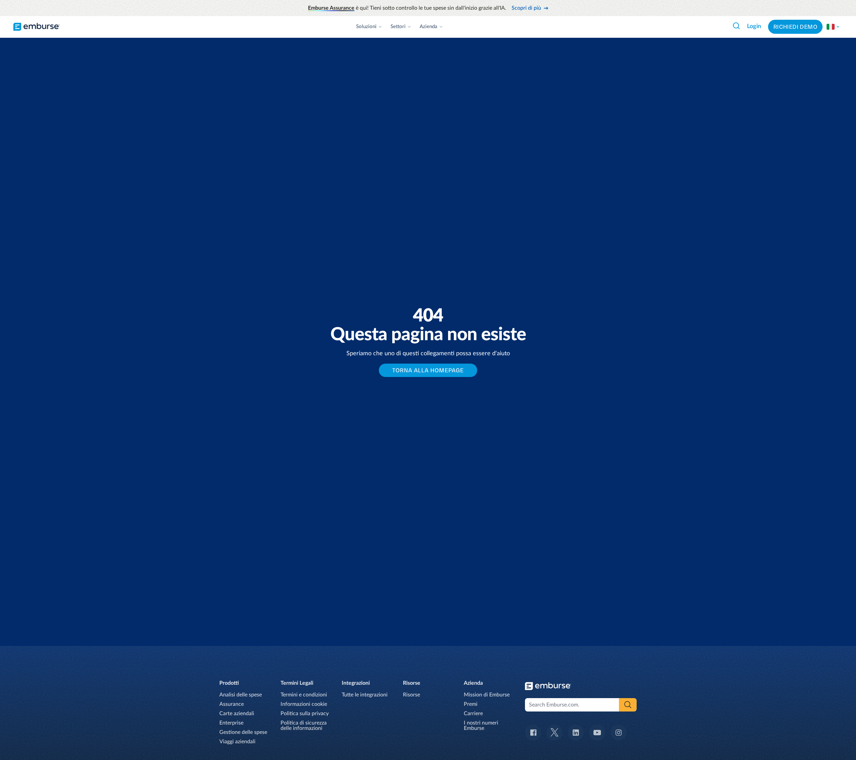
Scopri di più (526, 8)
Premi (470, 704)
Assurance (231, 704)
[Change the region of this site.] (833, 27)
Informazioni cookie (304, 704)
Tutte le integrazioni (365, 694)
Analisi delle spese (240, 694)
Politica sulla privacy (305, 713)
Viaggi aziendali (237, 741)
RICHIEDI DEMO (795, 26)
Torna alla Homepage (428, 370)
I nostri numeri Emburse (481, 725)
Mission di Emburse (487, 694)
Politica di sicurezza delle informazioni (304, 725)
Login (754, 26)
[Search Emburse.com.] (736, 26)
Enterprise (231, 723)
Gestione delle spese (243, 732)
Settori (398, 26)
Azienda (428, 26)
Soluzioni (366, 26)
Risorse (411, 694)
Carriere (473, 713)
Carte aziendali (236, 713)
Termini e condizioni (304, 694)
